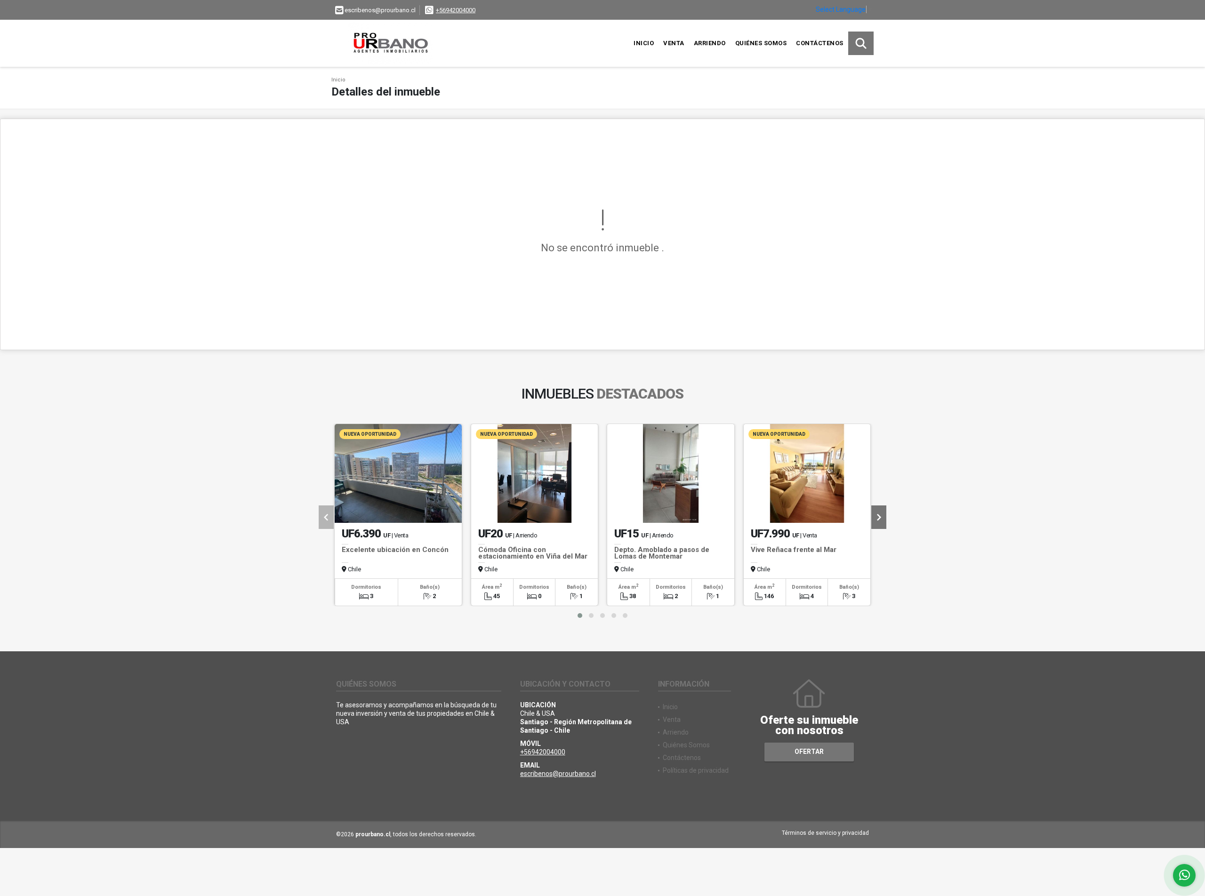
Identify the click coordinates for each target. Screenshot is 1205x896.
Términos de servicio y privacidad (825, 833)
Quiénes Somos (761, 43)
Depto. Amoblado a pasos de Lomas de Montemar (661, 552)
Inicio (644, 43)
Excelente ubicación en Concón (395, 549)
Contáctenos (820, 43)
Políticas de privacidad (696, 770)
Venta (673, 43)
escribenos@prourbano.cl (558, 773)
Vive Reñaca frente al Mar (793, 549)
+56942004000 (455, 10)
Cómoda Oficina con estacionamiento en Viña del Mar (532, 552)
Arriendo (710, 43)
